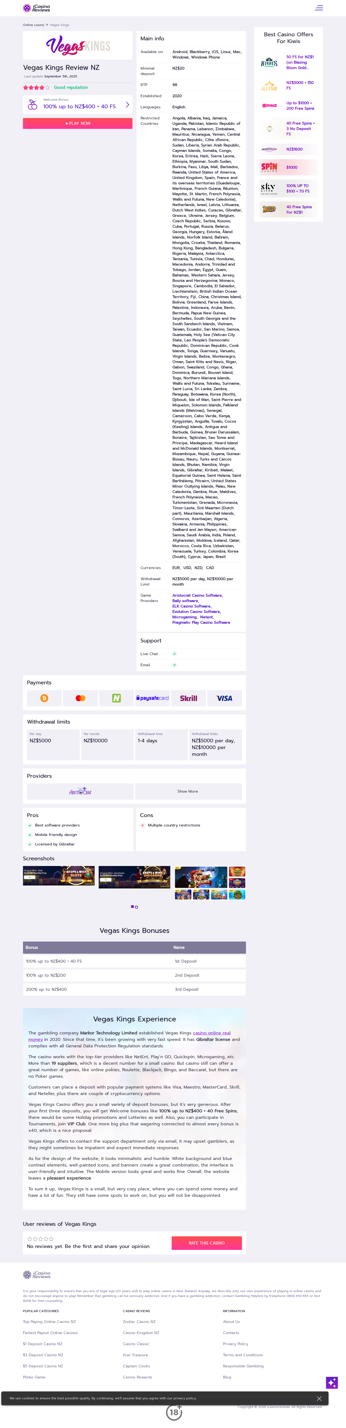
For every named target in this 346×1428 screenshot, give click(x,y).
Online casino (33, 24)
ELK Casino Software (191, 606)
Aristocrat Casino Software (197, 595)
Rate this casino (207, 1243)
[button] (132, 906)
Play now (80, 123)
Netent (206, 617)
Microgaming (184, 617)
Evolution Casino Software (196, 611)
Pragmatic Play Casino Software (201, 622)
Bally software (185, 600)
